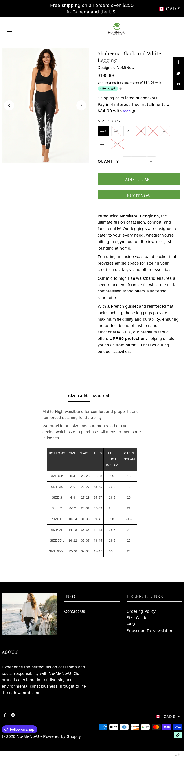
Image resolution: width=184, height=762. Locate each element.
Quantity (108, 161)
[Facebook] (5, 715)
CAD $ (173, 8)
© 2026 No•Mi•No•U (20, 736)
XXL (103, 143)
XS (116, 130)
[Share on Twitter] (178, 73)
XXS (103, 130)
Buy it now (139, 195)
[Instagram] (13, 715)
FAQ (131, 624)
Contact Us (74, 611)
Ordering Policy (141, 611)
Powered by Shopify (62, 736)
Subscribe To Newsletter (149, 630)
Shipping (106, 98)
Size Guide (79, 396)
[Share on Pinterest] (178, 84)
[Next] (81, 105)
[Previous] (9, 105)
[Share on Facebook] (178, 62)
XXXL (117, 143)
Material (101, 396)
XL (165, 130)
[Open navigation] (9, 29)
